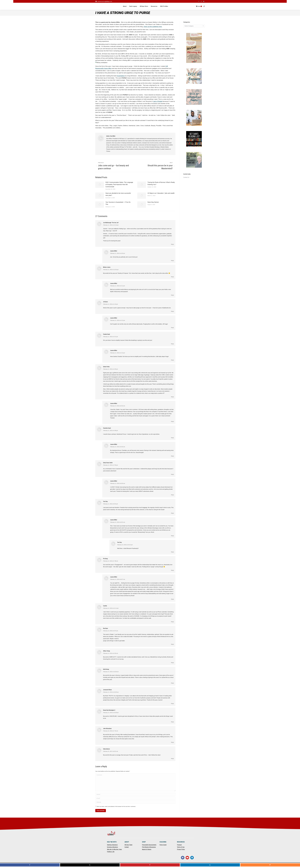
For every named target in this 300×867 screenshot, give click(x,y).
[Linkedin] (192, 857)
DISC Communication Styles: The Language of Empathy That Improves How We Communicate (119, 184)
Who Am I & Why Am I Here (114, 849)
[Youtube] (187, 857)
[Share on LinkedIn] (210, 864)
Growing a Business (112, 847)
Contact (127, 847)
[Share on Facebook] (30, 864)
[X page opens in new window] (201, 1)
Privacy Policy (181, 849)
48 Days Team (128, 845)
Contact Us (186, 177)
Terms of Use (180, 847)
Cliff (166, 66)
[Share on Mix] (270, 864)
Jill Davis (105, 302)
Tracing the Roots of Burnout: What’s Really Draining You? (161, 183)
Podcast (179, 845)
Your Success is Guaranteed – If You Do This (117, 203)
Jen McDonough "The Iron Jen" (111, 222)
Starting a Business (112, 845)
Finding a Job (110, 851)
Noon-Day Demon (153, 202)
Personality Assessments (149, 845)
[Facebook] (182, 857)
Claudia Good (106, 334)
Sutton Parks (106, 366)
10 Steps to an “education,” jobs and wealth (161, 193)
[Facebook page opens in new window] (199, 1)
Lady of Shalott (157, 101)
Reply (172, 244)
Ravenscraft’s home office (103, 68)
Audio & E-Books (146, 849)
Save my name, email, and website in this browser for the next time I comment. (116, 806)
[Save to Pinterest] (150, 864)
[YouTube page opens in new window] (204, 1)
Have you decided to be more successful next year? (118, 194)
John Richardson (107, 728)
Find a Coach (163, 845)
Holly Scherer (106, 749)
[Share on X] (90, 864)
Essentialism (121, 76)
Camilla (105, 606)
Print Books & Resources (149, 847)
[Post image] (99, 185)
